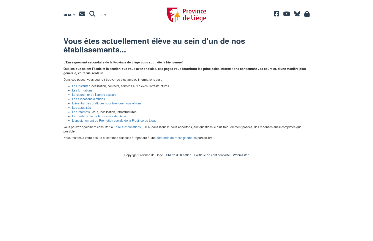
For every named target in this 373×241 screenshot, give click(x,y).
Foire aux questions (127, 127)
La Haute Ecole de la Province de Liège (99, 116)
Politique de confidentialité (212, 155)
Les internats (81, 112)
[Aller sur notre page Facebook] (276, 15)
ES (102, 15)
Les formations (82, 90)
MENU (68, 15)
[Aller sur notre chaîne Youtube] (286, 15)
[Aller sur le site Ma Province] (307, 15)
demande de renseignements (176, 137)
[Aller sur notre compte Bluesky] (297, 15)
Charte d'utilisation (178, 155)
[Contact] (82, 15)
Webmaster (241, 155)
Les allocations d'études (88, 99)
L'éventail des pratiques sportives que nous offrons (106, 103)
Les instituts (80, 86)
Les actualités (81, 107)
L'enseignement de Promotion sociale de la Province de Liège (114, 120)
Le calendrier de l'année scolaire (94, 94)
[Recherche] (92, 15)
